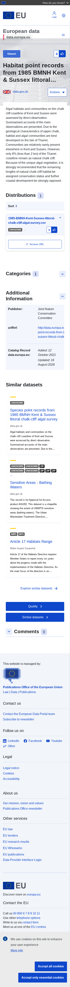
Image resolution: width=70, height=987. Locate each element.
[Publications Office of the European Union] (33, 674)
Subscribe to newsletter (18, 719)
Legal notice (11, 768)
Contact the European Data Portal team (29, 714)
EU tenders (10, 835)
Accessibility (11, 778)
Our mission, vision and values (23, 803)
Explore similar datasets (39, 588)
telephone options (28, 917)
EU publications (13, 854)
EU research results (16, 841)
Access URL (37, 244)
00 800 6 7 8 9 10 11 (26, 913)
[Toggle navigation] (62, 35)
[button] (56, 2)
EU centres (38, 926)
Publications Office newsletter (22, 808)
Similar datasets (32, 617)
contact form (30, 922)
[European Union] (33, 885)
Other (11, 746)
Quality (33, 606)
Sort (11, 206)
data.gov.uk (20, 91)
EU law (8, 829)
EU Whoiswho (12, 848)
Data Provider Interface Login (22, 859)
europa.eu (34, 894)
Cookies (8, 773)
